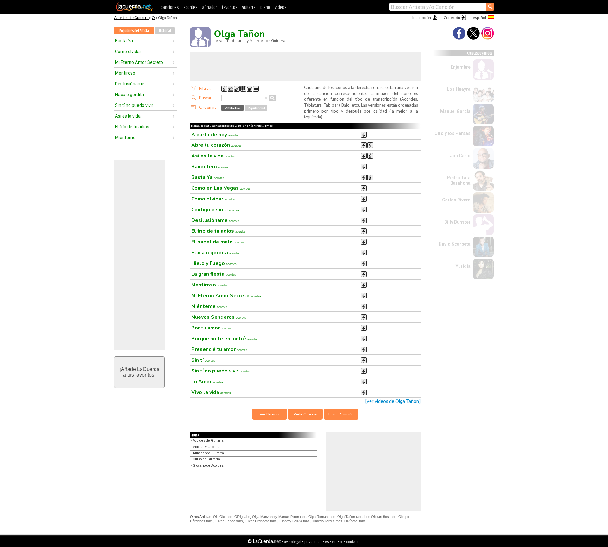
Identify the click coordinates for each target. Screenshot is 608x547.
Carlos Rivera (456, 199)
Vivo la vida (211, 392)
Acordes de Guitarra (131, 17)
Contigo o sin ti (215, 209)
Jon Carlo (460, 155)
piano (265, 7)
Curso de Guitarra (206, 459)
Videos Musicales (206, 447)
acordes (190, 7)
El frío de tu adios (132, 126)
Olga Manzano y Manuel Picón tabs (279, 517)
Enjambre (461, 67)
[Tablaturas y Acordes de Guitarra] (134, 10)
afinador (209, 7)
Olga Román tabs (321, 517)
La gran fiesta (213, 274)
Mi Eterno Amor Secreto (139, 62)
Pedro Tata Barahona (459, 180)
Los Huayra (459, 89)
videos (280, 7)
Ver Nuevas (269, 414)
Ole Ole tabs (222, 517)
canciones (170, 7)
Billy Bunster (457, 221)
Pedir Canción (305, 414)
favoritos (229, 7)
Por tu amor (211, 327)
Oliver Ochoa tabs (229, 521)
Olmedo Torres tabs (327, 521)
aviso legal (292, 541)
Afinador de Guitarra (208, 453)
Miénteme (125, 137)
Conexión (452, 17)
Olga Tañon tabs (350, 517)
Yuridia (463, 266)
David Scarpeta (455, 244)
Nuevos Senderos (218, 317)
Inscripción (421, 17)
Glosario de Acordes (208, 466)
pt (341, 541)
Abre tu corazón (216, 145)
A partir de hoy (215, 134)
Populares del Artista (134, 31)
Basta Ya (124, 40)
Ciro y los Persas (452, 133)
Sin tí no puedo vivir (134, 105)
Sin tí (203, 360)
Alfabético (232, 108)
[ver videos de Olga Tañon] (393, 401)
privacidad (313, 541)
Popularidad (256, 108)
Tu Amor (207, 381)
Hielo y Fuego (214, 263)
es (327, 541)
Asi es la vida (128, 116)
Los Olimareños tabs (380, 517)
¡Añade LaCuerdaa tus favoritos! (139, 372)
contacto (353, 541)
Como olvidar (128, 51)
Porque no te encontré (224, 338)
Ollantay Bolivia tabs (294, 521)
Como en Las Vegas (220, 188)
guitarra (249, 7)
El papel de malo (217, 241)
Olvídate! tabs (355, 521)
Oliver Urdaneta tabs (261, 521)
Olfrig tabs (242, 517)
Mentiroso (125, 73)
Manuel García (455, 111)
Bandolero (210, 166)
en (334, 541)
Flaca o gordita (129, 94)
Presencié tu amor (219, 349)
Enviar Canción (341, 414)
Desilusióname (129, 83)
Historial (165, 31)
